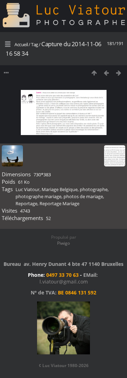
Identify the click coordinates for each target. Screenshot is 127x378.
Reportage (26, 203)
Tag (34, 44)
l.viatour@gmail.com (64, 281)
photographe (94, 189)
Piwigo (63, 243)
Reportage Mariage (59, 203)
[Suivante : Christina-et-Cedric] (119, 73)
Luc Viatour (28, 189)
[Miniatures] (94, 73)
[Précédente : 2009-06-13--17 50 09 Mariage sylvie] (106, 73)
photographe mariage (38, 196)
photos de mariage (83, 196)
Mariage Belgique (60, 189)
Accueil (21, 44)
